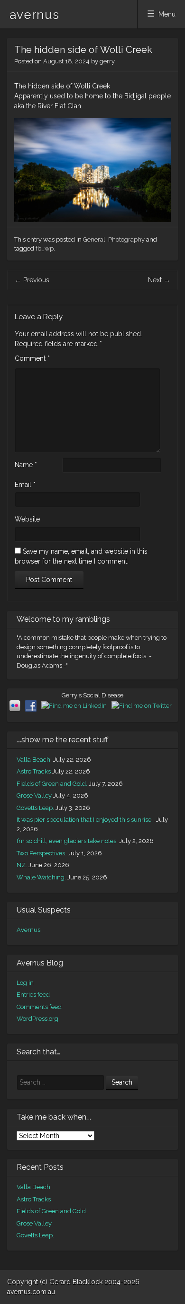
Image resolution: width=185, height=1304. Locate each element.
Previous (32, 280)
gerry (107, 61)
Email (25, 484)
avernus (34, 15)
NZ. (22, 865)
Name (26, 465)
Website (27, 519)
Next (159, 280)
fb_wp (45, 248)
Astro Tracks (34, 771)
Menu (167, 14)
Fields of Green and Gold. (52, 783)
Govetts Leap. (35, 807)
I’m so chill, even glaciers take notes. (67, 840)
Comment (32, 358)
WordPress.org (37, 1018)
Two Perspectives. (41, 853)
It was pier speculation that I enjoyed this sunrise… (86, 819)
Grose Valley (34, 795)
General (94, 239)
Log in (25, 982)
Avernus (28, 929)
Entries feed (33, 994)
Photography (126, 239)
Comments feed (39, 1006)
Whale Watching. (41, 877)
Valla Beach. (34, 759)
